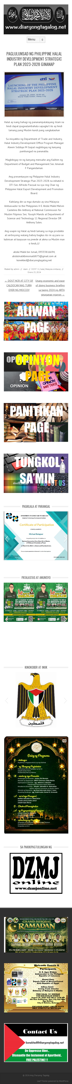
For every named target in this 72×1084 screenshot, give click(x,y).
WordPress (63, 1081)
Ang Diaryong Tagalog (39, 1075)
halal (42, 269)
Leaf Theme (42, 1081)
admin (16, 269)
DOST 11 (35, 269)
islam (25, 269)
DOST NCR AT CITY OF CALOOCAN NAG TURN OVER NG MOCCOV (19, 285)
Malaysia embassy (53, 269)
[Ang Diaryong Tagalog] (36, 33)
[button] (6, 539)
